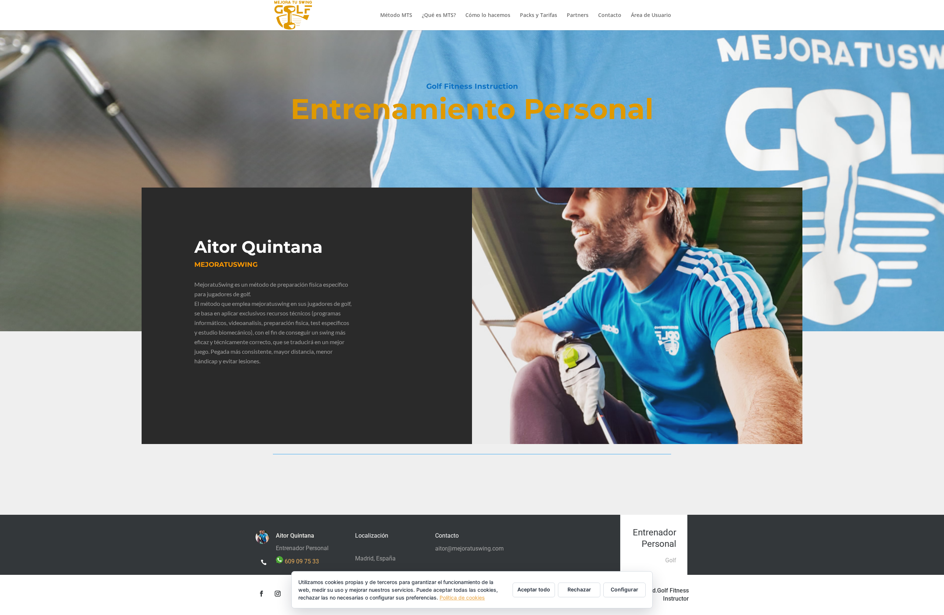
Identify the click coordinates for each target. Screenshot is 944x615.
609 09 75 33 (301, 561)
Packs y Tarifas (538, 15)
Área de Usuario (651, 15)
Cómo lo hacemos (487, 15)
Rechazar (579, 589)
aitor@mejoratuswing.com (469, 548)
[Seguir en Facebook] (261, 594)
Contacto (609, 15)
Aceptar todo (533, 589)
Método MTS (396, 15)
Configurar (624, 589)
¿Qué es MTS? (439, 15)
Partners (578, 15)
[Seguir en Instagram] (278, 594)
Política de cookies (462, 597)
